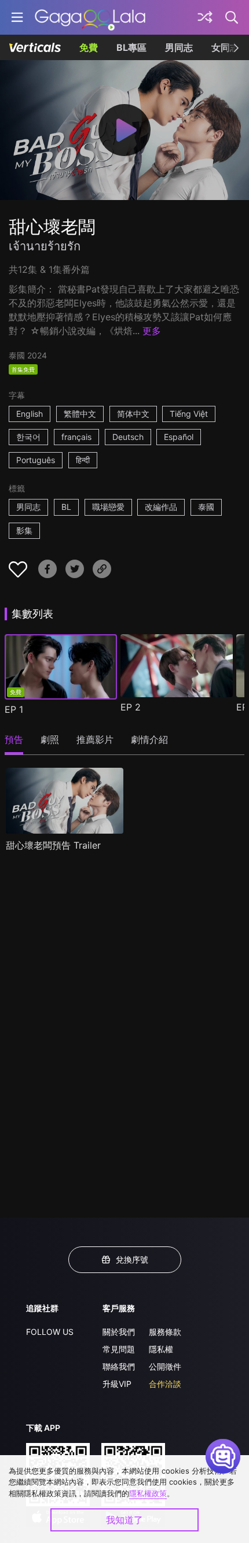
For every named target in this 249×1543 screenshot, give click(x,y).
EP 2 (130, 707)
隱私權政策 (148, 1493)
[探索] (205, 17)
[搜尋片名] (232, 17)
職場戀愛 (108, 507)
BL (66, 507)
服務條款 (165, 1332)
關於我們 (118, 1332)
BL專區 (131, 47)
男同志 (179, 47)
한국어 (28, 437)
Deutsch (128, 437)
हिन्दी (83, 460)
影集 (24, 530)
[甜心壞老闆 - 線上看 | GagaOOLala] (90, 17)
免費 (88, 47)
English (29, 414)
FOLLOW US (50, 1332)
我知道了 (124, 1520)
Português (35, 460)
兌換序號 (132, 1259)
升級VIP (116, 1384)
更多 (151, 330)
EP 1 (14, 709)
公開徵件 (165, 1366)
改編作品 (161, 507)
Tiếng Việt (189, 414)
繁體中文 (80, 414)
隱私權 (161, 1349)
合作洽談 (165, 1384)
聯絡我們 (118, 1366)
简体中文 (133, 414)
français (76, 437)
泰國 (206, 507)
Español (178, 437)
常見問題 (118, 1349)
